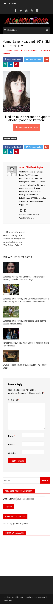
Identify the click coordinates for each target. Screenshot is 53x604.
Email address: (9, 498)
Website (12, 453)
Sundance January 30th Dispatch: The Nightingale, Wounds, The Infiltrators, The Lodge (24, 278)
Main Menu (12, 30)
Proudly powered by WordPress (16, 597)
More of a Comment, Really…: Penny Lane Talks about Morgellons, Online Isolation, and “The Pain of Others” (14, 238)
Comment (13, 399)
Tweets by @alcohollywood (15, 523)
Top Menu (11, 3)
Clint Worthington (31, 50)
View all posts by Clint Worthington (29, 216)
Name (11, 436)
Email (11, 444)
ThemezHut (7, 600)
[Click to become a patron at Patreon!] (26, 127)
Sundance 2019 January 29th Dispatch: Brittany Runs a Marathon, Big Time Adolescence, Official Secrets (26, 300)
